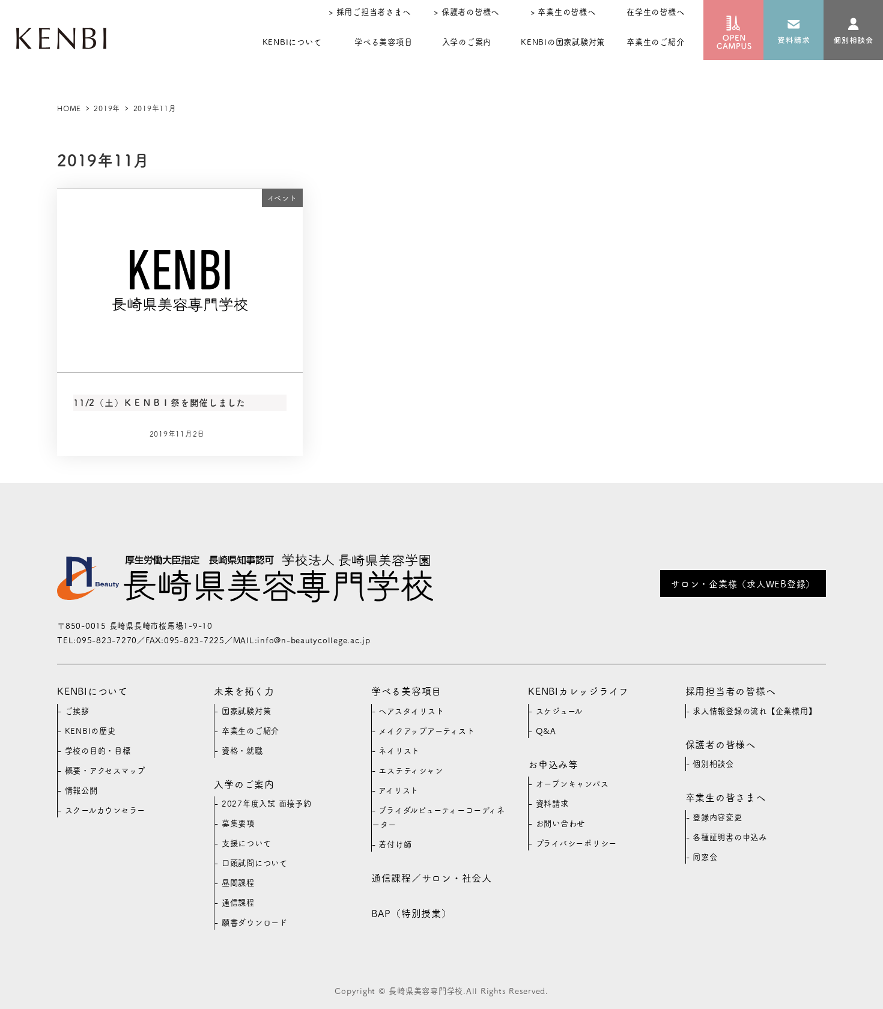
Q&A (546, 730)
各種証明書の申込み (730, 837)
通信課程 (238, 902)
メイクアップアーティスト (426, 730)
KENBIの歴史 (90, 730)
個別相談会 (713, 763)
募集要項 (238, 823)
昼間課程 (238, 882)
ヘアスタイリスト (411, 711)
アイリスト (398, 790)
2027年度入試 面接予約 (267, 803)
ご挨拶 (77, 711)
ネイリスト (399, 750)
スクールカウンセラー (105, 810)
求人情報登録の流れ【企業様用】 (754, 711)
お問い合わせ (561, 823)
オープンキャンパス (572, 783)
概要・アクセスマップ (105, 770)
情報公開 (81, 790)
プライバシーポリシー (576, 843)
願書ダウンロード (255, 922)
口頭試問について (255, 862)
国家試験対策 (247, 711)
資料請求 (552, 803)
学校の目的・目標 (98, 750)
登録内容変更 (717, 817)
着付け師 (394, 844)
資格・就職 (242, 750)
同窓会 (705, 856)
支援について (247, 843)
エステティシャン (410, 770)
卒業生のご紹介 (250, 730)
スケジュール (559, 711)
